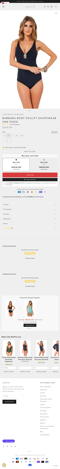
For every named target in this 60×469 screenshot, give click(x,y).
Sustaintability (44, 435)
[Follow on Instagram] (7, 446)
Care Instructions (45, 407)
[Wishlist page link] (56, 6)
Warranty (43, 396)
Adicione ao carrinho (9, 371)
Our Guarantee (7, 209)
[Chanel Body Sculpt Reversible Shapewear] (8, 348)
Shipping (43, 420)
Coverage (43, 411)
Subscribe (9, 402)
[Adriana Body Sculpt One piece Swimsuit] (41, 348)
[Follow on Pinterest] (11, 446)
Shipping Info (7, 219)
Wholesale (43, 390)
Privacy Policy (44, 417)
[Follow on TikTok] (15, 446)
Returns (5, 223)
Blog (41, 432)
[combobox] (8, 367)
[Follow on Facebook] (3, 446)
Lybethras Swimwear (13, 114)
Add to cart (30, 151)
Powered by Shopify (39, 455)
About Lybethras (45, 387)
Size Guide (6, 214)
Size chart (54, 132)
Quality (42, 404)
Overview (6, 204)
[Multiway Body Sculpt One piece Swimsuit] (25, 348)
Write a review (30, 253)
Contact (42, 393)
